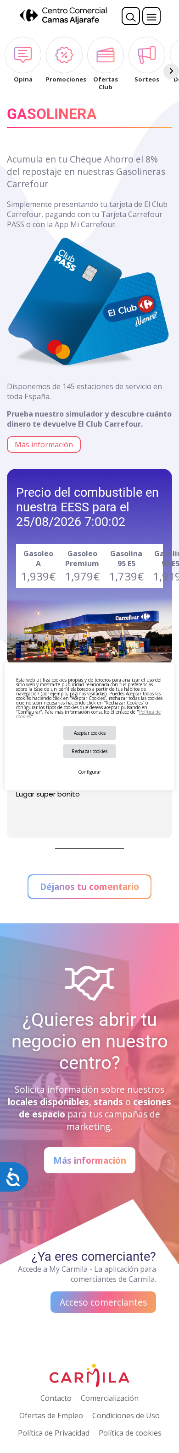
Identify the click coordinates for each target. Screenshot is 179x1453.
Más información (44, 444)
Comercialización (110, 1398)
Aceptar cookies (90, 733)
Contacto (56, 1398)
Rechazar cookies (89, 751)
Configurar (89, 772)
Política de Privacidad (54, 1433)
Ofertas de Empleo (51, 1415)
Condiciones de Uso (126, 1415)
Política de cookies (130, 1433)
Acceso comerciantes (103, 1302)
